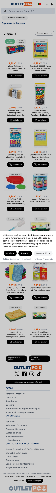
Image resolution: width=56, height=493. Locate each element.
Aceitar (10, 253)
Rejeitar (25, 253)
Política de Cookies (11, 259)
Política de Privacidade (43, 259)
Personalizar (43, 253)
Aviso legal (26, 259)
